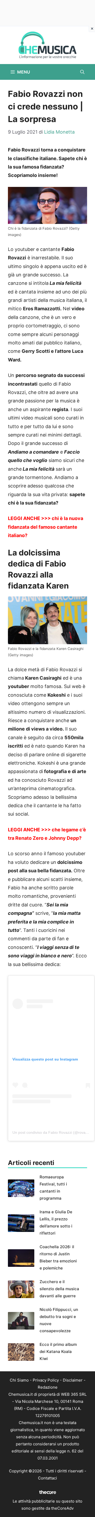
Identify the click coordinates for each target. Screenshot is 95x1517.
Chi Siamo (19, 1380)
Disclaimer (73, 1380)
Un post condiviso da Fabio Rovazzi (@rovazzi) (51, 1132)
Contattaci (47, 1478)
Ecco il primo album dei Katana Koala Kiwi (58, 1351)
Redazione (48, 1387)
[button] (82, 72)
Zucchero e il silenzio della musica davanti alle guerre (59, 1288)
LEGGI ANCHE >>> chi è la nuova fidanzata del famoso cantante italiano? (45, 527)
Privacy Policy (46, 1380)
